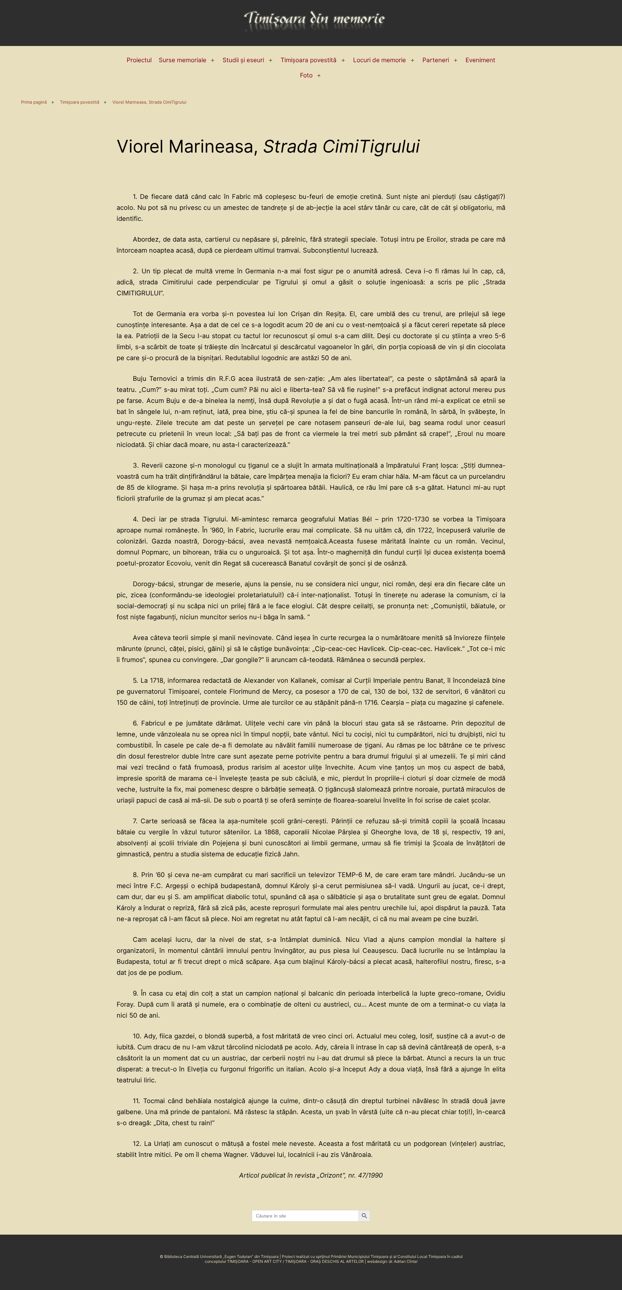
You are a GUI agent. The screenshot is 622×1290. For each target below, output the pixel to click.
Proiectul (139, 60)
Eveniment (480, 60)
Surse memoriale (182, 60)
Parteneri (435, 60)
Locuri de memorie (379, 60)
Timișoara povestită (309, 60)
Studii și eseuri (243, 60)
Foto (306, 75)
